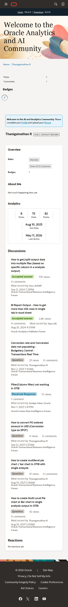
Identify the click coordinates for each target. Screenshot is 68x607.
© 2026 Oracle (23, 570)
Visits (33, 217)
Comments (25, 81)
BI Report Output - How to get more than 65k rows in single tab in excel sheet (28, 308)
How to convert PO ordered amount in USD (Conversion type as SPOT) (27, 426)
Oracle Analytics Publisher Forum (28, 331)
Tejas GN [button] (51, 323)
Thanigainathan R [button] (38, 365)
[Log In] (62, 4)
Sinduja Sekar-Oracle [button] (40, 403)
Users (20, 12)
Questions (38, 12)
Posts (25, 76)
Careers (43, 588)
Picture (47, 122)
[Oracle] (20, 599)
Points (46, 217)
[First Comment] (5, 98)
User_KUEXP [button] (35, 285)
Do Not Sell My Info (39, 576)
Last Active (34, 239)
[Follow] (28, 599)
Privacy (22, 576)
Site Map (48, 570)
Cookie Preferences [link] (52, 582)
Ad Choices (27, 588)
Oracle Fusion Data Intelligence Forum (31, 411)
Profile (24, 122)
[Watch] (44, 599)
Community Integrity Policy (20, 582)
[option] (34, 159)
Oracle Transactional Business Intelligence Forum (33, 293)
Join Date (34, 228)
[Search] (55, 4)
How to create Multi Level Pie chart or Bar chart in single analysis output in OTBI (28, 501)
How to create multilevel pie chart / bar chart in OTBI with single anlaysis (28, 464)
